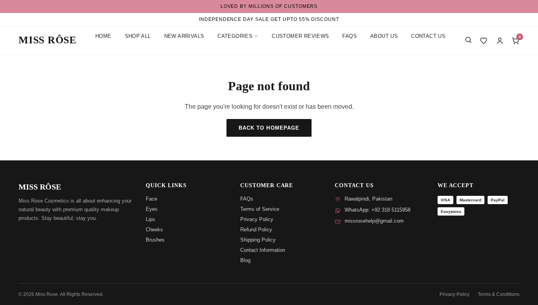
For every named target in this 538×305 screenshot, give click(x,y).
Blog (245, 260)
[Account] (500, 41)
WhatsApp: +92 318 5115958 (377, 210)
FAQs (349, 36)
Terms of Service (259, 209)
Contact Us (428, 36)
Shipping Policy (258, 240)
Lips (150, 219)
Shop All (138, 36)
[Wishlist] (484, 41)
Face (151, 199)
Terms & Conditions (498, 294)
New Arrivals (184, 36)
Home (103, 36)
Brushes (155, 240)
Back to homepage (269, 128)
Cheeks (154, 229)
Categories (234, 36)
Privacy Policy (256, 219)
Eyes (152, 209)
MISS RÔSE (47, 40)
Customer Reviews (300, 36)
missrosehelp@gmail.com (374, 221)
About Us (384, 36)
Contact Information (262, 250)
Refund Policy (256, 229)
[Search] (468, 40)
